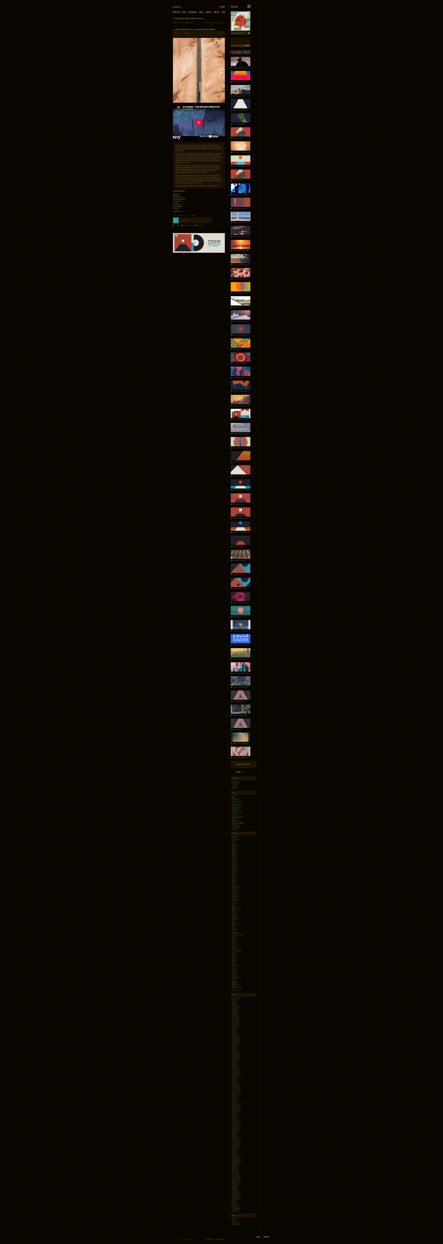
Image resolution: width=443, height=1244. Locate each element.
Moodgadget (235, 824)
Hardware (234, 893)
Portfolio (176, 12)
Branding (234, 851)
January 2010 (235, 1157)
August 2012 (235, 1112)
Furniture (234, 881)
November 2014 (235, 1073)
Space (233, 962)
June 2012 (234, 1115)
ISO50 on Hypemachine (237, 804)
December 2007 (235, 1194)
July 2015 (234, 1061)
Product (234, 942)
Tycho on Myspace (236, 827)
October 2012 (235, 1109)
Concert (234, 858)
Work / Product (263, 1237)
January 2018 (235, 1019)
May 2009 (234, 1169)
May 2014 (234, 1082)
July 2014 (234, 1079)
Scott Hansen (235, 781)
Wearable (234, 983)
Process (234, 941)
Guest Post (234, 888)
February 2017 (235, 1035)
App (233, 842)
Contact (208, 12)
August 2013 (235, 1095)
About (201, 12)
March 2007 (235, 1204)
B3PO (233, 797)
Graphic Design (235, 887)
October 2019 (235, 999)
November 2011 (235, 1125)
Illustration (234, 894)
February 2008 (235, 1191)
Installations (235, 900)
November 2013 (235, 1090)
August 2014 (235, 1077)
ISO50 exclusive (236, 909)
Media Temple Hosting (240, 772)
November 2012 (235, 1108)
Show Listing (235, 958)
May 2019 (234, 1003)
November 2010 (235, 1143)
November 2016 (235, 1040)
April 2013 (234, 1101)
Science (234, 955)
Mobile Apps (235, 923)
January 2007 (235, 1207)
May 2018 (234, 1013)
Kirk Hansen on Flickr (237, 816)
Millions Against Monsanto (238, 823)
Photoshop (234, 933)
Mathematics (235, 917)
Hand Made (234, 891)
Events (233, 872)
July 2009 (234, 1166)
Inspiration (234, 897)
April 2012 (234, 1118)
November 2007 (235, 1195)
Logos (233, 914)
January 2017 (235, 1037)
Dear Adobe (235, 864)
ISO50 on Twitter (236, 807)
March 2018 (235, 1016)
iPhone (233, 906)
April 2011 (234, 1135)
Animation (234, 840)
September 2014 (236, 1076)
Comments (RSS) (220, 1239)
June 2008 (234, 1185)
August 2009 (235, 1165)
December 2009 (235, 1159)
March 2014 (235, 1085)
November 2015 (235, 1055)
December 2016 (235, 1038)
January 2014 (235, 1087)
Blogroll (233, 848)
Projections (234, 946)
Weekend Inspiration (237, 987)
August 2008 (235, 1182)
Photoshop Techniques (237, 935)
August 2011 (235, 1130)
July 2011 (234, 1131)
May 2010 (234, 1151)
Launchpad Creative (236, 817)
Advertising (234, 836)
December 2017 (235, 1021)
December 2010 (235, 1141)
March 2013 (235, 1102)
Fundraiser (234, 880)
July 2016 (234, 1045)
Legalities (234, 913)
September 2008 (236, 1180)
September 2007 (236, 1198)
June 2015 (234, 1063)
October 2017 (235, 1024)
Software (234, 961)
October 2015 (235, 1057)
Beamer (234, 788)
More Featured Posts (243, 764)
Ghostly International (237, 801)
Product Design (235, 944)
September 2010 (236, 1146)
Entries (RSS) (209, 1239)
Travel (233, 970)
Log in (233, 1220)
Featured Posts (240, 52)
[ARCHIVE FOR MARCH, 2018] (187, 18)
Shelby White (235, 785)
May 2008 (234, 1186)
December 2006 (235, 1208)
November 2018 (235, 1008)
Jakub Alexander (236, 782)
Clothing (234, 855)
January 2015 (235, 1070)
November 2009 (235, 1160)
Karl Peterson (235, 814)
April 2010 (234, 1153)
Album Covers (235, 839)
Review (233, 954)
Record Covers (235, 951)
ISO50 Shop (235, 810)
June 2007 (234, 1199)
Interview (234, 903)
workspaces (235, 990)
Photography (235, 932)
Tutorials (234, 973)
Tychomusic (235, 829)
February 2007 (235, 1205)
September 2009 (236, 1163)
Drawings (234, 869)
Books (233, 849)
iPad (233, 904)
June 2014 (234, 1080)
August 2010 (235, 1147)
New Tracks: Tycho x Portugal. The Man (184, 22)
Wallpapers (234, 981)
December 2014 (235, 1072)
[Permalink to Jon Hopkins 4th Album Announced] (194, 29)
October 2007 (235, 1196)
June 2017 (234, 1029)
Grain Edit (234, 803)
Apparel (233, 843)
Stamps (234, 964)
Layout (233, 912)
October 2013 (235, 1092)
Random (234, 948)
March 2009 (235, 1172)
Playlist (240, 6)
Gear (233, 884)
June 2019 (234, 1002)
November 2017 (235, 1022)
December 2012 (235, 1106)
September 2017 (236, 1025)
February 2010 (235, 1156)
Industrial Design (236, 896)
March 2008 (235, 1189)
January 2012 (235, 1122)
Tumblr (233, 971)
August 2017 (235, 1026)
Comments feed (236, 1223)
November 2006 (235, 1210)
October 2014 (235, 1074)
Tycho (233, 974)
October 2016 (235, 1041)
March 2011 (234, 1137)
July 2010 (234, 1148)
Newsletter (234, 928)
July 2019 (234, 1000)
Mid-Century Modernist (237, 821)
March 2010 (235, 1154)
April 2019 (234, 1005)
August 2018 (235, 1009)
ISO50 (233, 907)
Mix (233, 920)
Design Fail (234, 865)
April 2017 (234, 1032)
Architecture (235, 845)
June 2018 (234, 1012)
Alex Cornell (235, 784)
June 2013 (234, 1098)
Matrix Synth (235, 819)
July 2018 (234, 1010)
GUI (233, 890)
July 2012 (234, 1114)
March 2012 (235, 1119)
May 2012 (234, 1117)
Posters (234, 938)
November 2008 (235, 1178)
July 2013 (234, 1096)
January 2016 (235, 1053)
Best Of (234, 846)
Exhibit (233, 874)
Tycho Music (192, 12)
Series (233, 957)
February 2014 (235, 1086)
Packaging (234, 929)
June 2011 (234, 1133)
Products (234, 945)
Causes (234, 853)
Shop (184, 12)
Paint (233, 930)
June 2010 (234, 1150)
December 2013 (235, 1089)
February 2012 (235, 1121)
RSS (222, 7)
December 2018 (235, 1006)
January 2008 (235, 1192)
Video (233, 980)
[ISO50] (178, 7)
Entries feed (235, 1221)
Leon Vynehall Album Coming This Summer (213, 22)
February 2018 (235, 1018)
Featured (234, 875)
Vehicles (234, 978)
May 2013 (234, 1099)
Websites (234, 986)
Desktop (234, 868)
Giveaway (234, 885)
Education (234, 871)
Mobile (233, 922)
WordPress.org (235, 1224)
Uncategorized (235, 977)
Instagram (234, 899)
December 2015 (235, 1054)
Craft (233, 862)
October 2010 (235, 1144)
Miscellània (234, 919)
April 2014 (234, 1083)
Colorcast (234, 856)
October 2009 (235, 1162)
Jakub (186, 33)
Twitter (216, 12)
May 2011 (234, 1134)
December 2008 (235, 1176)
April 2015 (234, 1066)
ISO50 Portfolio (235, 808)
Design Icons (235, 867)
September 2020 (236, 997)
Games (233, 882)
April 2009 (234, 1170)
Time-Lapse (235, 968)
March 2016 (235, 1051)
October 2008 (235, 1179)
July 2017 (234, 1028)
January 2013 (235, 1105)
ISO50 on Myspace (236, 806)
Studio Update (235, 965)
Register (234, 1218)
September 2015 (236, 1058)
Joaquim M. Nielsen (236, 813)
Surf (233, 967)
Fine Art (234, 878)
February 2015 (235, 1069)
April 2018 (234, 1015)
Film (233, 877)
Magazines (234, 916)
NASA (233, 926)
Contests (234, 859)
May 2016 (234, 1048)
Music (193, 215)
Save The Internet (236, 826)
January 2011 (235, 1140)
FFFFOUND (235, 800)
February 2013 (235, 1103)
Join (223, 12)
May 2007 (234, 1201)
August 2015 (235, 1060)
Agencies (234, 837)
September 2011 (236, 1128)
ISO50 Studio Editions (237, 811)
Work (233, 989)
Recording (234, 952)
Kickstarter (234, 910)
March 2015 (235, 1067)
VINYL (181, 211)
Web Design (235, 984)
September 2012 (236, 1111)
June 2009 (234, 1167)
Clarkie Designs (235, 798)
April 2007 (234, 1202)
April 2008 (234, 1188)
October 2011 (235, 1127)
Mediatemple (235, 820)
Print (233, 939)
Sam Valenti (235, 787)
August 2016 (235, 1044)
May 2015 (234, 1064)
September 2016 (236, 1042)
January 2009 (235, 1175)
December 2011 (235, 1124)
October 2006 (235, 1211)
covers (233, 861)
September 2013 (236, 1093)
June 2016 (234, 1047)
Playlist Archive (240, 33)
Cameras (234, 852)
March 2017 (235, 1034)
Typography (235, 976)
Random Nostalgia (236, 949)
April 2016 (234, 1050)
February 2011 (235, 1138)
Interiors (234, 901)
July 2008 (234, 1183)
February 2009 (235, 1173)
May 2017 (234, 1031)
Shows (233, 960)
